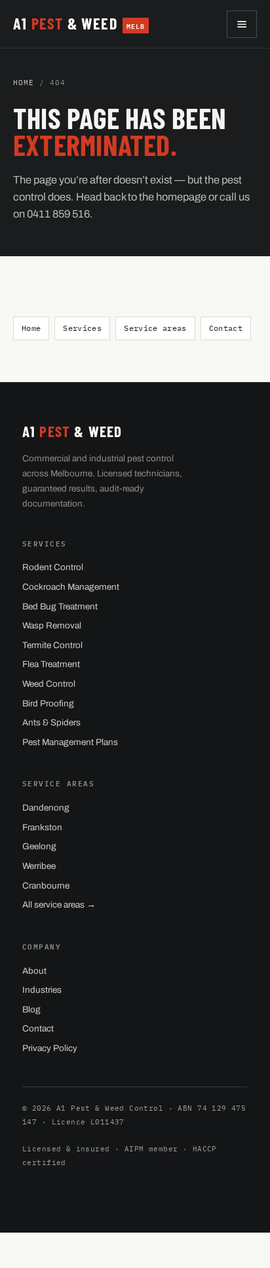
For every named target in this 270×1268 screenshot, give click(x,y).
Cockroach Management (70, 587)
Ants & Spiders (51, 722)
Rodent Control (52, 567)
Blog (31, 1009)
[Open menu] (242, 24)
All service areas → (59, 905)
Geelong (39, 846)
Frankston (42, 827)
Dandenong (45, 808)
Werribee (39, 866)
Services (82, 328)
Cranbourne (45, 886)
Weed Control (48, 684)
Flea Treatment (51, 664)
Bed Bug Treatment (60, 606)
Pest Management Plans (70, 742)
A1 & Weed (79, 23)
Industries (42, 990)
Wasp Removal (51, 625)
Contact (225, 328)
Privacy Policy (49, 1048)
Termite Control (52, 645)
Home (23, 82)
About (34, 971)
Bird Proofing (48, 703)
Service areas (155, 328)
